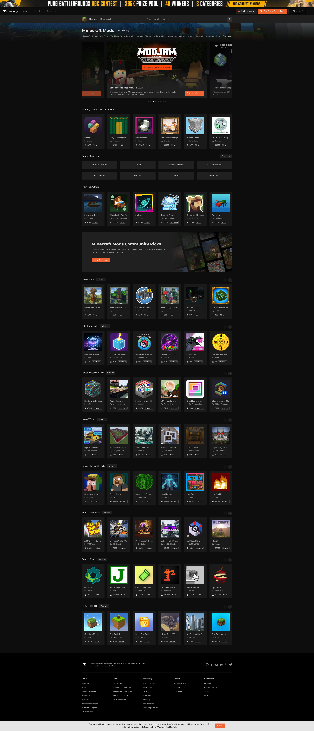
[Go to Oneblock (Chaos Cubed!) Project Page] (93, 628)
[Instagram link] (207, 664)
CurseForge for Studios (213, 687)
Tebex (206, 691)
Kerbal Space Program (90, 704)
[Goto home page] (10, 11)
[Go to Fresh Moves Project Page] (118, 488)
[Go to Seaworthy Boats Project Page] (93, 209)
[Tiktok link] (211, 664)
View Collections (101, 260)
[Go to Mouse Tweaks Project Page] (195, 581)
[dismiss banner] (310, 3)
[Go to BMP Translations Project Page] (169, 394)
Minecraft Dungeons (90, 708)
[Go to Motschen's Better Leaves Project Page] (144, 488)
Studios (50, 11)
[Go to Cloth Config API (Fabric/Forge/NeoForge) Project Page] (144, 581)
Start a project (118, 683)
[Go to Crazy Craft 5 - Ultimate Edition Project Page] (169, 348)
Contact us (178, 691)
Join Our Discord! (150, 683)
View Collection (188, 93)
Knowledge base (180, 683)
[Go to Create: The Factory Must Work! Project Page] (144, 301)
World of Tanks (87, 712)
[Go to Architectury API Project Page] (169, 581)
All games (85, 683)
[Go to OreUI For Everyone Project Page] (195, 394)
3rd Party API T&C (119, 700)
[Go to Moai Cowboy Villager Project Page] (93, 301)
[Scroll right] (230, 280)
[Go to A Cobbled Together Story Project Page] (144, 348)
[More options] (309, 11)
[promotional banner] (157, 3)
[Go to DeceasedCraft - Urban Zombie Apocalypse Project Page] (118, 534)
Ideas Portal (147, 687)
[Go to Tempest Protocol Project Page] (169, 209)
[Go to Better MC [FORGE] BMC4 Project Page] (169, 534)
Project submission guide (122, 687)
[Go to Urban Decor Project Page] (144, 131)
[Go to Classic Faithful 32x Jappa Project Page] (220, 394)
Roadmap (146, 700)
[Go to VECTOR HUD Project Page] (195, 301)
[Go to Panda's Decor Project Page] (195, 131)
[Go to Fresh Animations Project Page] (93, 488)
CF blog (146, 691)
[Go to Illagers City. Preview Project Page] (220, 441)
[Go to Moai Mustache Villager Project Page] (118, 301)
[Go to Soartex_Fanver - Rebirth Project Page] (144, 394)
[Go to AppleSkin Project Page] (220, 581)
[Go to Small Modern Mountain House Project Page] (169, 441)
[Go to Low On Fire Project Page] (220, 488)
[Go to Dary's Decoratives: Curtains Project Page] (118, 131)
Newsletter (147, 696)
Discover (93, 19)
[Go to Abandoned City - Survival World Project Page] (144, 441)
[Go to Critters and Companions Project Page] (195, 209)
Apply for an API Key (120, 696)
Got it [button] (219, 726)
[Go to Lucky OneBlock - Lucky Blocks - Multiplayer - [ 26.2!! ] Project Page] (144, 628)
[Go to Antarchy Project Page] (220, 209)
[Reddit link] (230, 664)
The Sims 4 (86, 696)
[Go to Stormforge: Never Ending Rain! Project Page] (118, 348)
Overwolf (207, 683)
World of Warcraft (89, 691)
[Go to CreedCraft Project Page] (195, 348)
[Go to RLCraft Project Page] (220, 534)
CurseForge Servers (150, 708)
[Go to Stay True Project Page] (195, 488)
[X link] (225, 664)
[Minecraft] (84, 19)
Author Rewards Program (122, 691)
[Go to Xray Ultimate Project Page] (169, 488)
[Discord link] (221, 664)
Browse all (226, 156)
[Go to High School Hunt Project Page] (93, 441)
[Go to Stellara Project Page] (144, 209)
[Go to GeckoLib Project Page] (93, 581)
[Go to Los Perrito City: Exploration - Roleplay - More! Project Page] (195, 628)
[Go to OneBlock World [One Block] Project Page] (220, 628)
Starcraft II (86, 700)
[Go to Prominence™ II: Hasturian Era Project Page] (144, 534)
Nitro (206, 696)
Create (38, 11)
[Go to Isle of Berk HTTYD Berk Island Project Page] (169, 628)
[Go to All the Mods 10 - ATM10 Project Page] (93, 534)
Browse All (105, 19)
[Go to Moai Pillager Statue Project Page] (169, 301)
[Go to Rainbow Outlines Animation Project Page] (93, 394)
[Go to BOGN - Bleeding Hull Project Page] (220, 348)
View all (100, 279)
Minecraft (85, 687)
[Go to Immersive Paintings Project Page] (169, 131)
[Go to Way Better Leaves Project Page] (220, 301)
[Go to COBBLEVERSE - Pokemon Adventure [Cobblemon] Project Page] (195, 534)
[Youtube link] (216, 664)
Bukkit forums (148, 704)
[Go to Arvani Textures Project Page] (118, 394)
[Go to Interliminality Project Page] (195, 441)
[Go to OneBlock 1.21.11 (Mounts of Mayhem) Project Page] (118, 628)
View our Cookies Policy (167, 727)
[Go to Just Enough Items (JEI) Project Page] (118, 581)
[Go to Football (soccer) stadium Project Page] (118, 441)
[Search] (229, 19)
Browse (25, 11)
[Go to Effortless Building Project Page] (220, 131)
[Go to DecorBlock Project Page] (93, 131)
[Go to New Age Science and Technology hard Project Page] (93, 348)
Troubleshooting (180, 687)
